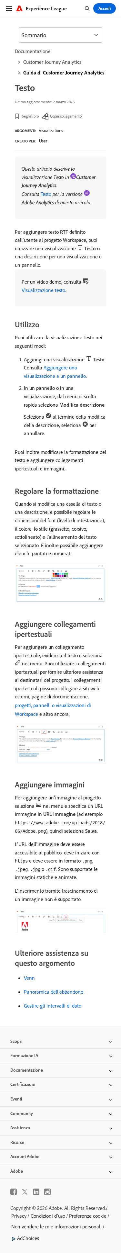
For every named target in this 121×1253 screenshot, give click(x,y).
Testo (46, 194)
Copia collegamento (66, 116)
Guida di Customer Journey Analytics (63, 72)
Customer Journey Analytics (52, 62)
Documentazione (33, 51)
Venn (29, 978)
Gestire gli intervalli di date (52, 1005)
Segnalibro (30, 116)
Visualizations (51, 130)
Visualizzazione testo (43, 290)
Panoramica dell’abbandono (53, 991)
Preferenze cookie (87, 1216)
